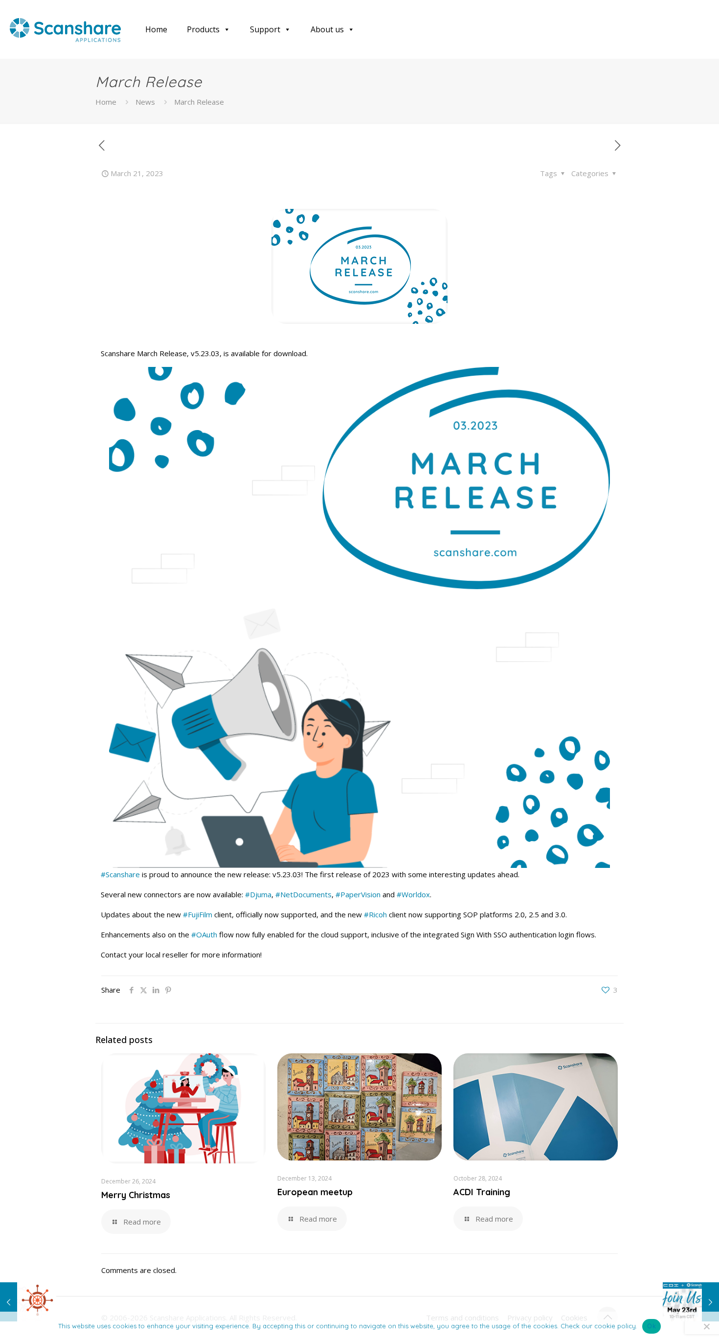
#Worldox (413, 894)
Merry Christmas (135, 1195)
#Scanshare (120, 874)
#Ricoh (375, 914)
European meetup (315, 1192)
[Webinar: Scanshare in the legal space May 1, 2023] (691, 1301)
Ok (651, 1326)
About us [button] (327, 29)
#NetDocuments (303, 894)
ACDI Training (481, 1192)
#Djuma (258, 894)
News (145, 102)
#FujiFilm (197, 914)
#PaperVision (358, 894)
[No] (707, 1326)
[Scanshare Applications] (65, 29)
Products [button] (203, 29)
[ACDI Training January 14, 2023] (28, 1301)
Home (156, 29)
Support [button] (265, 29)
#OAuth (204, 934)
